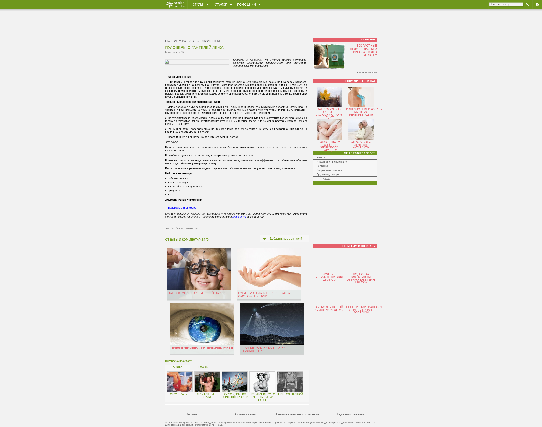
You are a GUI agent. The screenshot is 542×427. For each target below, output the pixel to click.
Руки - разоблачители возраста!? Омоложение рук (265, 294)
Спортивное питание (329, 170)
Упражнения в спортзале (332, 161)
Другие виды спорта (329, 174)
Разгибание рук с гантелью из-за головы (262, 397)
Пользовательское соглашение (297, 414)
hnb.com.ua (239, 216)
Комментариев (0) (174, 52)
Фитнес (321, 157)
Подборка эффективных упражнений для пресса (361, 278)
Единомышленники (350, 414)
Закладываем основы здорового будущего (329, 146)
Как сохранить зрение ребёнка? (194, 293)
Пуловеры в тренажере (182, 207)
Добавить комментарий (286, 238)
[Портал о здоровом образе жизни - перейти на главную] (175, 7)
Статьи (198, 4)
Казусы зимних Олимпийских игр (235, 396)
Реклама (192, 414)
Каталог (220, 4)
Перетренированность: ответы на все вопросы (365, 309)
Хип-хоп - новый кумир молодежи (329, 308)
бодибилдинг (177, 228)
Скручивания (179, 394)
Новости (203, 366)
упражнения (210, 41)
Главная (171, 41)
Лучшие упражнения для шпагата (329, 277)
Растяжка (322, 166)
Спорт (183, 41)
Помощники (247, 4)
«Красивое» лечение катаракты (361, 144)
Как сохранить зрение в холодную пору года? (329, 113)
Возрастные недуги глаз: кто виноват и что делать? (363, 50)
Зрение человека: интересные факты (202, 347)
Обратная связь (245, 414)
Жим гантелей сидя (207, 396)
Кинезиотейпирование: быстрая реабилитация (365, 112)
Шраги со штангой (290, 394)
